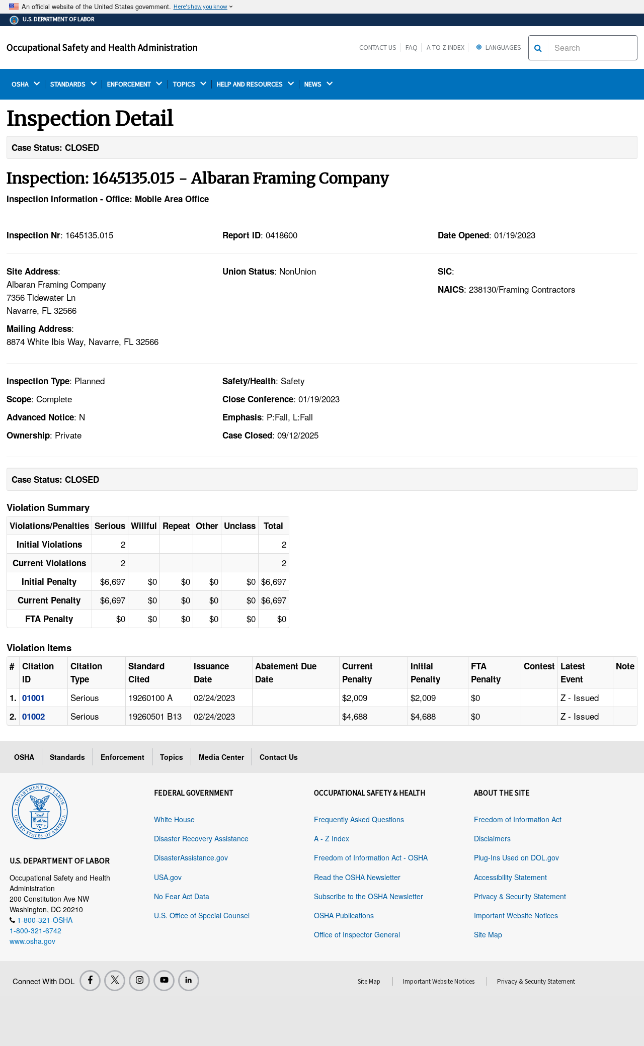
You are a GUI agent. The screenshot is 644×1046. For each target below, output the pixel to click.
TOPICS (185, 84)
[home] (40, 810)
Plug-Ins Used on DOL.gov (516, 857)
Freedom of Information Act (517, 819)
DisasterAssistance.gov (191, 857)
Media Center (221, 757)
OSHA (21, 84)
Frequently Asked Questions (359, 819)
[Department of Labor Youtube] (164, 980)
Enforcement (122, 757)
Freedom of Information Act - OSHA (371, 857)
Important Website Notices (516, 915)
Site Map (488, 934)
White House (174, 819)
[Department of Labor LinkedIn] (188, 980)
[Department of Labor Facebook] (90, 980)
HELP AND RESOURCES (250, 84)
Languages (502, 47)
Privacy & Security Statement (520, 896)
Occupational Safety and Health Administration (102, 47)
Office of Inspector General (357, 934)
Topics (171, 757)
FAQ (412, 47)
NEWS (313, 84)
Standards (67, 757)
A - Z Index (331, 838)
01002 (33, 716)
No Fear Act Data (181, 896)
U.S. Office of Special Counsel (202, 915)
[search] (538, 48)
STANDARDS (68, 84)
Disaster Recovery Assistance (201, 838)
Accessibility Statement (510, 877)
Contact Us (377, 47)
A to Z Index (445, 47)
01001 (33, 697)
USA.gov (168, 877)
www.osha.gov (32, 941)
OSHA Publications (344, 915)
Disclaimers (492, 838)
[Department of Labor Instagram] (139, 980)
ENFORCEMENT (129, 84)
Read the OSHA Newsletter (357, 877)
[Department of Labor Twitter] (114, 980)
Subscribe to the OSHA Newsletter (368, 896)
